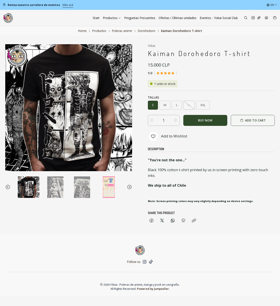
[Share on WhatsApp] (172, 221)
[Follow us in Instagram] (253, 18)
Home (82, 30)
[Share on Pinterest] (183, 221)
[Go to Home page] (8, 17)
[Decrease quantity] (152, 120)
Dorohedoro (146, 30)
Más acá (68, 5)
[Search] (245, 18)
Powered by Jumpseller (153, 289)
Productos (99, 30)
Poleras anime (122, 30)
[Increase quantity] (175, 120)
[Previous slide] (8, 187)
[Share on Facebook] (151, 221)
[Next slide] (129, 187)
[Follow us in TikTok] (259, 18)
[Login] (266, 18)
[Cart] (274, 18)
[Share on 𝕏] (162, 221)
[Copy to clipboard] (194, 221)
